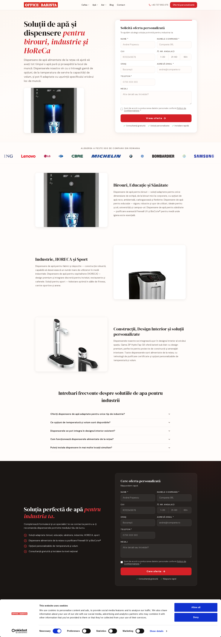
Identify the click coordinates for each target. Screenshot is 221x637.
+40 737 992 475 (160, 5)
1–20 (162, 57)
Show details (156, 631)
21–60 (174, 57)
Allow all (196, 607)
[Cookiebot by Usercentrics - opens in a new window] (19, 631)
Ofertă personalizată (183, 5)
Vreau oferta (154, 118)
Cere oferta (154, 571)
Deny (196, 617)
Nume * (124, 39)
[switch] (86, 631)
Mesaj (124, 88)
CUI (122, 51)
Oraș (123, 64)
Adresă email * (165, 64)
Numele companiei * (168, 39)
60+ (186, 57)
